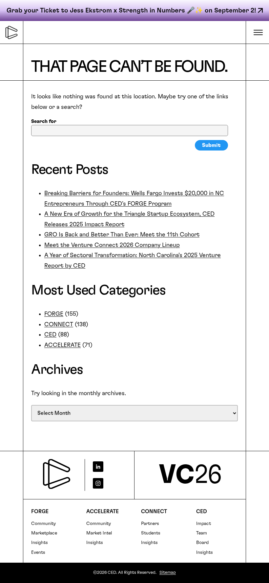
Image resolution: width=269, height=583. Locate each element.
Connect (154, 511)
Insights (39, 542)
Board (202, 542)
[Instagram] (107, 483)
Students (150, 533)
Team (201, 533)
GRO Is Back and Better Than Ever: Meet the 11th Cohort (121, 235)
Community (43, 523)
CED (50, 335)
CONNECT (58, 325)
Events (38, 552)
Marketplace (44, 533)
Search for (43, 121)
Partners (150, 523)
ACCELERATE (62, 345)
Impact (203, 523)
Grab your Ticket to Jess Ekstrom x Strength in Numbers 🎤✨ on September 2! (131, 10)
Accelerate (102, 511)
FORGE (53, 314)
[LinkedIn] (107, 466)
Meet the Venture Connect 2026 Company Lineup (112, 245)
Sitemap (167, 573)
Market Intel (99, 533)
